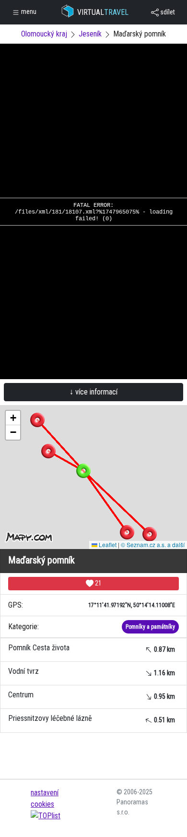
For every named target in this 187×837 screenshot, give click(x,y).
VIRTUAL (103, 12)
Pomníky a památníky (150, 626)
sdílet (167, 12)
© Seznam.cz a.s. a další (153, 544)
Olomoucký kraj (44, 33)
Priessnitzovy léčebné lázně (91, 719)
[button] (37, 420)
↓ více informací (93, 391)
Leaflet (107, 544)
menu (28, 11)
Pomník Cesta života (91, 648)
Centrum (91, 695)
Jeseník (90, 33)
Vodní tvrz (91, 672)
